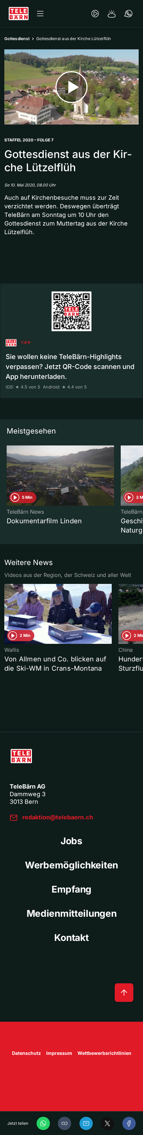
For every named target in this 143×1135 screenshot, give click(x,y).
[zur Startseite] (18, 13)
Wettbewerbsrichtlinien (104, 1053)
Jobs (71, 841)
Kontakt (71, 937)
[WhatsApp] (43, 1123)
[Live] (95, 13)
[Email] (86, 1123)
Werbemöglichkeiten (71, 865)
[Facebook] (129, 1123)
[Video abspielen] (71, 87)
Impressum (59, 1053)
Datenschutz (26, 1053)
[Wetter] (112, 13)
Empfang (71, 889)
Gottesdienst (17, 38)
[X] (107, 1123)
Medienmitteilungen (72, 913)
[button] (64, 1123)
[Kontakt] (128, 13)
